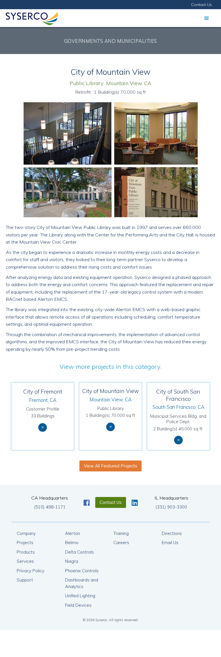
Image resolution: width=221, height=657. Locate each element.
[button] (206, 18)
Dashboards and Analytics (81, 583)
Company (26, 533)
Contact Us (201, 4)
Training (121, 533)
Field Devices (78, 605)
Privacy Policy (30, 570)
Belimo (72, 542)
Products (26, 552)
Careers (121, 542)
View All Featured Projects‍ (110, 466)
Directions (172, 533)
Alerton (72, 533)
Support (25, 580)
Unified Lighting (80, 595)
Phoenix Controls (82, 570)
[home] (32, 17)
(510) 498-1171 (50, 507)
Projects (25, 542)
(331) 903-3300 (171, 507)
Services (25, 561)
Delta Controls (79, 552)
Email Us (170, 542)
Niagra (71, 561)
